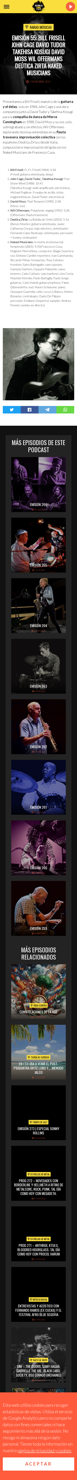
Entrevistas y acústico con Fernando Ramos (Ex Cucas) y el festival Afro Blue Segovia (38, 1310)
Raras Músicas (41, 27)
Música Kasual (39, 1299)
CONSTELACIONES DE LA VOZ (38, 1011)
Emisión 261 (38, 807)
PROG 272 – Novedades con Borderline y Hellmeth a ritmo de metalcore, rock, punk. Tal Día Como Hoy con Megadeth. (38, 1187)
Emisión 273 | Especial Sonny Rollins (38, 1130)
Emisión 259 (38, 928)
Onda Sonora (40, 1005)
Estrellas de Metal (40, 1174)
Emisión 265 (38, 564)
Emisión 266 (38, 504)
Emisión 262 (38, 746)
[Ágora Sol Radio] (38, 6)
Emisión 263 (38, 686)
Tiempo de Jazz (39, 1122)
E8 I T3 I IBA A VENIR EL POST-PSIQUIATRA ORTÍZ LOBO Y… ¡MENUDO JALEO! (38, 1068)
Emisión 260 (38, 867)
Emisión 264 (38, 625)
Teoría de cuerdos (39, 1057)
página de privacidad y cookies (44, 1450)
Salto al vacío (39, 1360)
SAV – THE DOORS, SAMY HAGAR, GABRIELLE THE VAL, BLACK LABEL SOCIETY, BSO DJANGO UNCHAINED (38, 1371)
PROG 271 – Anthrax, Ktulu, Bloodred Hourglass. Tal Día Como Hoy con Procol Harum (38, 1249)
